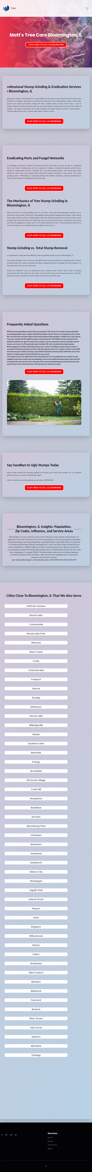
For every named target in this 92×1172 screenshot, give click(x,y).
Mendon (36, 981)
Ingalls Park (36, 890)
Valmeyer (36, 835)
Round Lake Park (36, 633)
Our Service (52, 1145)
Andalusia (36, 963)
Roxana (36, 1009)
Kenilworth (36, 862)
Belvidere (36, 807)
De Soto (36, 816)
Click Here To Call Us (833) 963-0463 (46, 45)
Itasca (36, 945)
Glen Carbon (36, 972)
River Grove (36, 1018)
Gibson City (36, 871)
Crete (36, 661)
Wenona (36, 642)
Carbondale (36, 624)
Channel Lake (36, 670)
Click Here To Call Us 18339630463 (44, 121)
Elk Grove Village (36, 780)
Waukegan (36, 881)
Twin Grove (36, 1027)
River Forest (36, 651)
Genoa (36, 688)
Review (50, 1141)
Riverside (36, 752)
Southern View (36, 743)
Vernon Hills (36, 716)
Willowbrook (36, 936)
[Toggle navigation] (87, 8)
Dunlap (36, 697)
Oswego (36, 1055)
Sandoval (36, 853)
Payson (36, 908)
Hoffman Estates (36, 606)
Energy (36, 761)
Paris (36, 917)
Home (50, 1137)
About (50, 1148)
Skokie (36, 734)
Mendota (36, 1046)
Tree (13, 8)
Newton (36, 1036)
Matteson (36, 706)
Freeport (36, 679)
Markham (36, 844)
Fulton (36, 954)
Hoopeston (36, 798)
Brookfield (36, 771)
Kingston (36, 926)
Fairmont (36, 1000)
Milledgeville (36, 725)
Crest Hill (36, 789)
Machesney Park (36, 826)
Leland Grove (36, 899)
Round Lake (36, 615)
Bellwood (36, 991)
